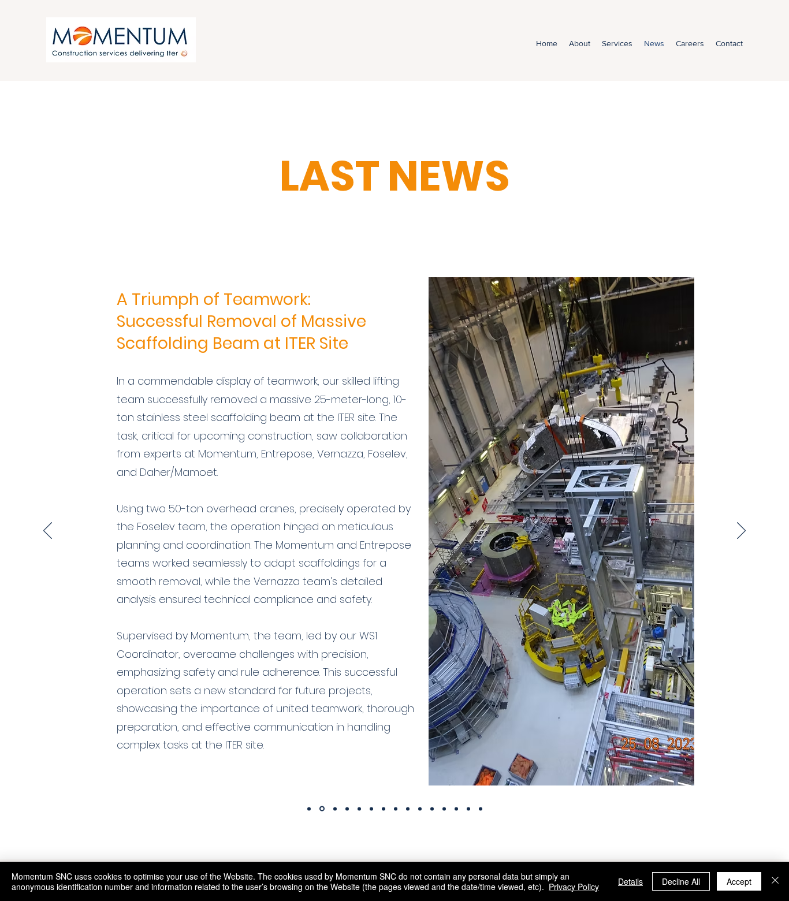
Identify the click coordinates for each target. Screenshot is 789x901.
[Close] (775, 881)
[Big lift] (383, 808)
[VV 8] (395, 808)
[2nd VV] (420, 808)
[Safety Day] (347, 808)
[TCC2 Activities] (432, 808)
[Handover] (371, 808)
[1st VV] (468, 808)
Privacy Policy (574, 886)
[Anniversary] (334, 808)
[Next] (741, 531)
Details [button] (630, 881)
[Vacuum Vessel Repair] (309, 808)
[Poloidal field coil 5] (444, 808)
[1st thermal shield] (480, 808)
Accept (739, 881)
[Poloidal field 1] (456, 808)
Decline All (681, 881)
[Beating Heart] (408, 808)
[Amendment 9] (359, 808)
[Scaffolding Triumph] (321, 808)
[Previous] (47, 531)
